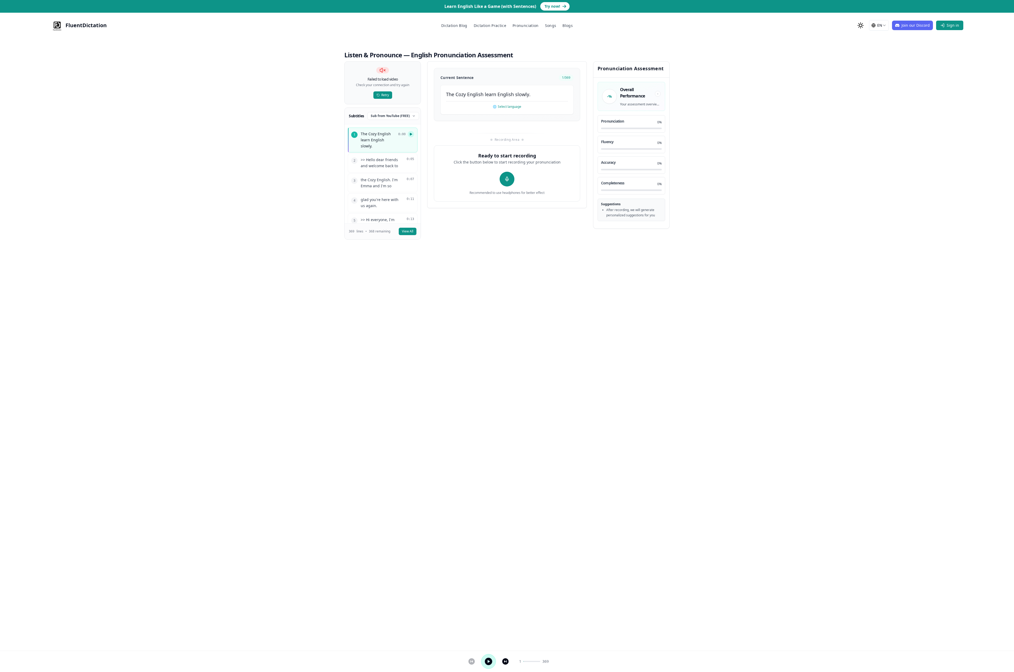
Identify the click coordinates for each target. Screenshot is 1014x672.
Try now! (552, 6)
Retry (385, 95)
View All (407, 231)
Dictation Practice (490, 25)
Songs (550, 25)
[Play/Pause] (488, 661)
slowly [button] (522, 94)
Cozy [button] (461, 94)
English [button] (475, 94)
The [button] (450, 94)
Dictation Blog (454, 25)
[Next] (505, 661)
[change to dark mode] (860, 25)
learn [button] (490, 94)
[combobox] (879, 25)
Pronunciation (526, 25)
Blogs (567, 25)
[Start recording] (507, 179)
